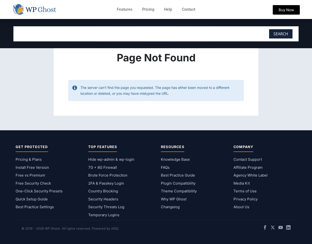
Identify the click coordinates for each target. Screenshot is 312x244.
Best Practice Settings (35, 207)
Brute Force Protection (107, 175)
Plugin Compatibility (178, 183)
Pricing (148, 9)
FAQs (165, 167)
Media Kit (242, 183)
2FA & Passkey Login (106, 183)
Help (168, 9)
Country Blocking (103, 191)
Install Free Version (32, 167)
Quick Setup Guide (32, 199)
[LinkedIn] (288, 228)
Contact (188, 9)
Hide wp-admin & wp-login (111, 159)
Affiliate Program (248, 167)
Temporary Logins (103, 215)
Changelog (170, 207)
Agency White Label (251, 175)
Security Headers (103, 199)
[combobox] (123, 33)
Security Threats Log (106, 207)
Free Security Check (33, 183)
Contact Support (248, 159)
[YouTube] (280, 228)
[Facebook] (265, 228)
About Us (241, 207)
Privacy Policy (246, 199)
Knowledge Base (175, 159)
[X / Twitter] (273, 228)
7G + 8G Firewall (102, 167)
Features (124, 9)
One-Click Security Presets (39, 191)
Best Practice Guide (178, 175)
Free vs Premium (30, 175)
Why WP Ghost (173, 199)
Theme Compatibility (179, 191)
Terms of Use (245, 191)
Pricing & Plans (29, 159)
